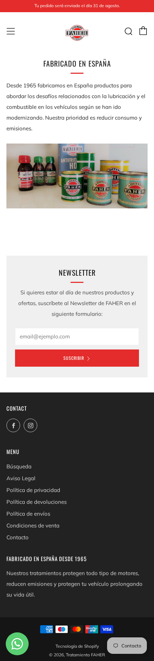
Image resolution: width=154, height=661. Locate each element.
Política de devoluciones (36, 501)
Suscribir (73, 358)
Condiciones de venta (32, 525)
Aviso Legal (20, 478)
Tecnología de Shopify (77, 646)
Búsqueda (19, 466)
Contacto (17, 537)
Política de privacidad (33, 490)
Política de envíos (28, 513)
